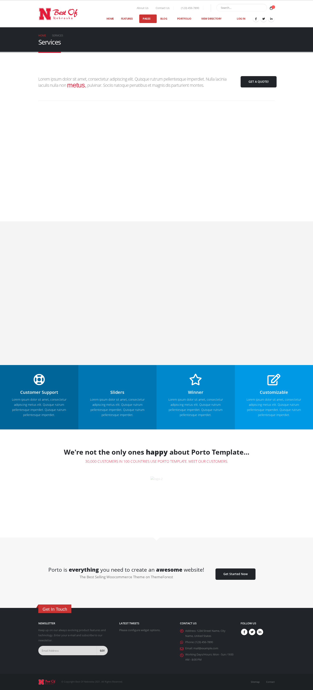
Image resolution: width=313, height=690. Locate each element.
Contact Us (162, 8)
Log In (241, 18)
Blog (163, 18)
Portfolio (184, 18)
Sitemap (255, 681)
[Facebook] (256, 19)
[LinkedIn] (271, 19)
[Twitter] (263, 19)
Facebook (244, 632)
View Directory (211, 18)
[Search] (263, 7)
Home (110, 18)
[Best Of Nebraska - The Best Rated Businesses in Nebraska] (58, 14)
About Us (142, 8)
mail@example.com (205, 648)
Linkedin (260, 632)
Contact (270, 681)
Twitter (252, 632)
